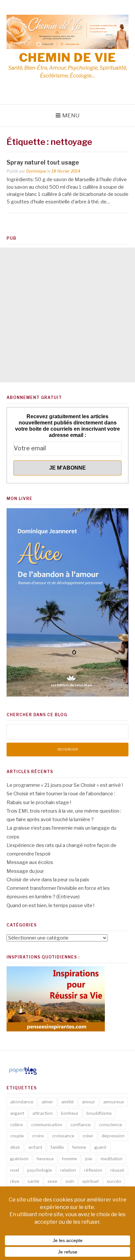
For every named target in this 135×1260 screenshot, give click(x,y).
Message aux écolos (30, 862)
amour (88, 1101)
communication (46, 1124)
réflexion (93, 1170)
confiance (80, 1124)
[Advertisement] (67, 315)
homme (69, 1158)
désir (15, 1147)
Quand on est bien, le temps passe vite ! (50, 905)
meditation (112, 1158)
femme (79, 1147)
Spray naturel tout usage (43, 162)
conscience (110, 1124)
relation (68, 1170)
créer (88, 1135)
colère (16, 1124)
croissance (63, 1135)
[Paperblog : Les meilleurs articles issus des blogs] (23, 1075)
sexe (52, 1181)
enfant (35, 1147)
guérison (19, 1158)
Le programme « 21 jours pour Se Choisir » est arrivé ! (65, 785)
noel (14, 1170)
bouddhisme (99, 1113)
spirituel (90, 1181)
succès (114, 1181)
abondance (21, 1101)
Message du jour (25, 871)
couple (17, 1135)
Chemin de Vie (67, 57)
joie (88, 1158)
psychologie (39, 1170)
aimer (47, 1101)
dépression (113, 1135)
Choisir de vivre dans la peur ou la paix (48, 880)
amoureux (113, 1101)
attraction (42, 1113)
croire (38, 1135)
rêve (14, 1181)
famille (57, 1147)
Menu (71, 115)
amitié (67, 1101)
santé (33, 1181)
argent (17, 1113)
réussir (117, 1170)
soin (70, 1181)
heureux (45, 1158)
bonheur (69, 1113)
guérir (100, 1147)
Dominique (36, 171)
